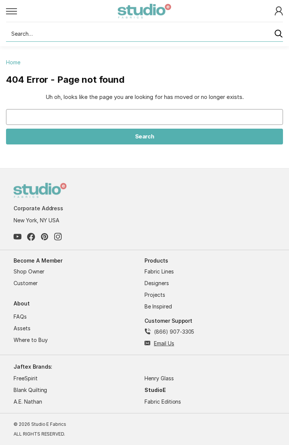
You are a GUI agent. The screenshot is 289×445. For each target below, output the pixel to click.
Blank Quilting (30, 390)
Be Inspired (158, 306)
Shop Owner (29, 271)
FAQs (20, 316)
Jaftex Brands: (33, 366)
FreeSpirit (26, 378)
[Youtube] (17, 237)
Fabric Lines (159, 271)
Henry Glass (159, 378)
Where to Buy (31, 340)
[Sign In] (279, 10)
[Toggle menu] (62, 11)
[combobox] (144, 34)
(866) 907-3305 (174, 331)
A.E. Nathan (28, 401)
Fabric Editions (162, 401)
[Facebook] (31, 237)
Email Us (164, 343)
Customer (26, 283)
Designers (156, 283)
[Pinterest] (45, 237)
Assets (22, 328)
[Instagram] (58, 237)
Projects (154, 295)
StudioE (155, 390)
